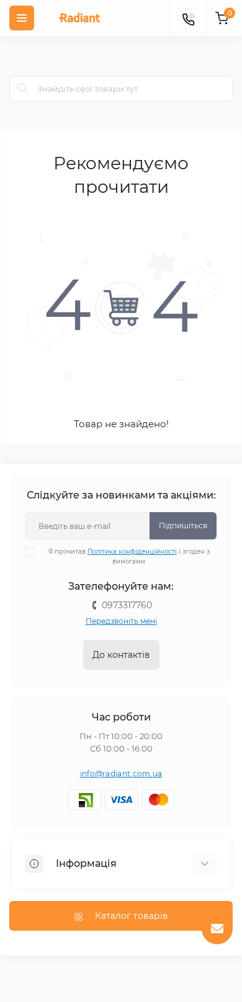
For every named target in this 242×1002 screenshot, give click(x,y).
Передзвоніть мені (121, 621)
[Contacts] (188, 18)
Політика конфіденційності (132, 552)
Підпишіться (183, 525)
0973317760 (127, 605)
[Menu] (21, 18)
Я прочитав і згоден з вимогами (129, 556)
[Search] (23, 88)
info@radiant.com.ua (121, 773)
